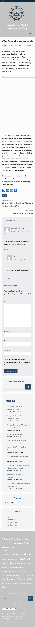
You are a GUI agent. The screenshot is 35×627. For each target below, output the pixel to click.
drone (27, 554)
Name (7, 332)
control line (14, 554)
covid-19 (21, 554)
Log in (9, 517)
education (14, 559)
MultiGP (14, 572)
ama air (5, 547)
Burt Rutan (18, 551)
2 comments (27, 45)
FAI (28, 559)
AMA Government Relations (19, 548)
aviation (12, 551)
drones (3, 559)
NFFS (18, 575)
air (12, 544)
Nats (15, 575)
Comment (8, 302)
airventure (18, 544)
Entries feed (11, 519)
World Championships (14, 583)
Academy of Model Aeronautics (11, 614)
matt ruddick (27, 563)
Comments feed (12, 522)
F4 (20, 559)
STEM (29, 579)
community (6, 554)
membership (5, 567)
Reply (6, 249)
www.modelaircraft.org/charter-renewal (17, 141)
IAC (22, 563)
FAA (23, 559)
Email (6, 341)
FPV (3, 563)
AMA (27, 543)
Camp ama (24, 551)
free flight (9, 563)
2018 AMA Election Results (16, 441)
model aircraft (13, 567)
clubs (4, 45)
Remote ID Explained (14, 434)
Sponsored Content (16, 579)
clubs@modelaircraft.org (11, 182)
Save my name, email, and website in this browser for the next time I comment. (17, 362)
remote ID (30, 575)
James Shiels (15, 228)
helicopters (17, 563)
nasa (23, 572)
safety (4, 579)
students (5, 583)
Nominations (24, 575)
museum (18, 572)
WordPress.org (12, 525)
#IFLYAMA (7, 539)
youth (24, 583)
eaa (8, 559)
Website (7, 350)
